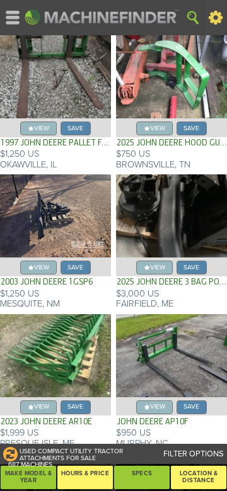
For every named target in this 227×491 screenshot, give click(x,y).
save (75, 128)
